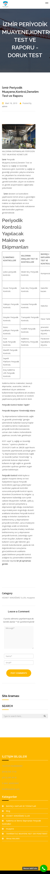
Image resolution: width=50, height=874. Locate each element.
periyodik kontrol (20, 399)
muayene (31, 597)
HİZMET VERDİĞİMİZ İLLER (14, 597)
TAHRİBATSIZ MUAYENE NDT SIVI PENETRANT (26, 833)
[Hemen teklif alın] (43, 868)
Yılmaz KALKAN (12, 838)
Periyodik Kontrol (9, 405)
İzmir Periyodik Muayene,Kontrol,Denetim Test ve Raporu (20, 91)
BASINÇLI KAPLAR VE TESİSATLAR (21, 806)
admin (4, 106)
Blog (8, 811)
